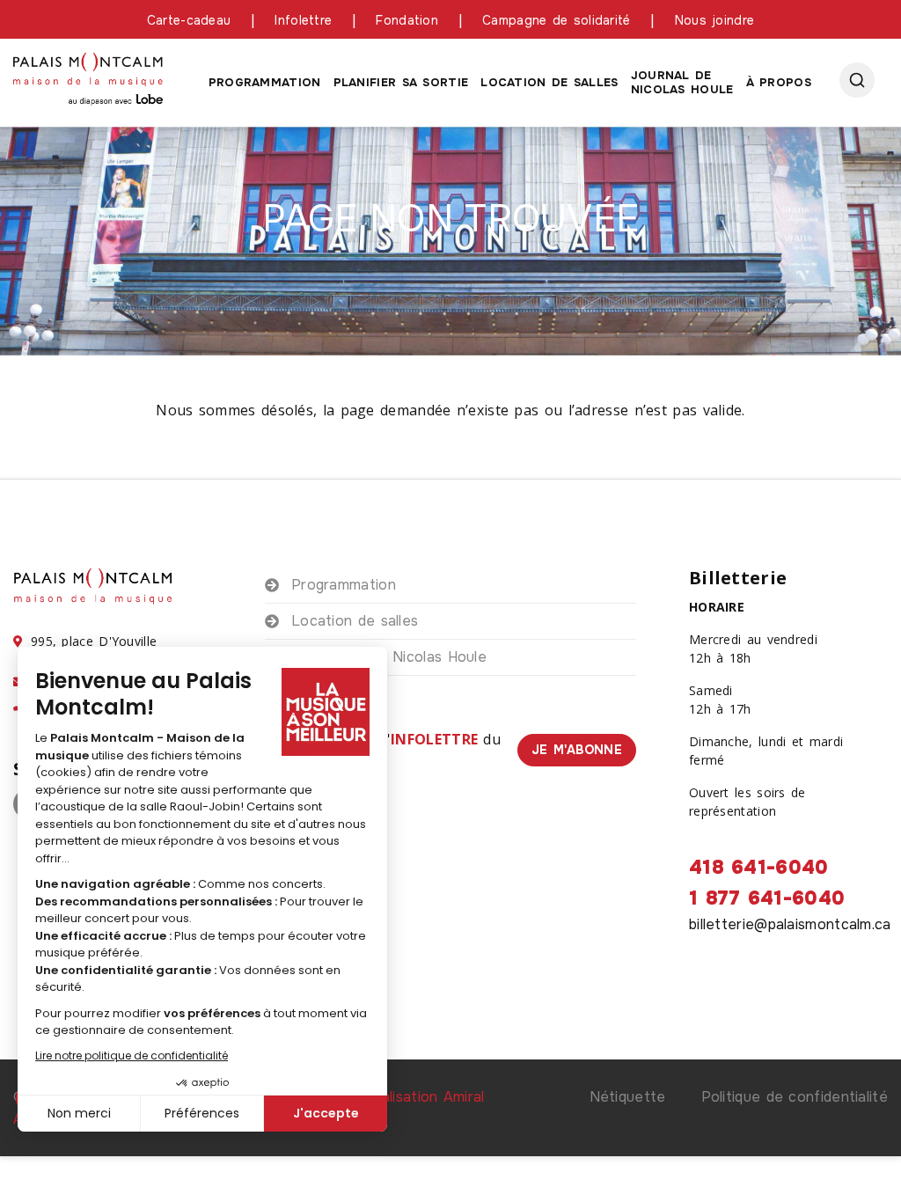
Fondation (407, 20)
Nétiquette (628, 1097)
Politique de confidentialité (794, 1097)
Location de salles (549, 82)
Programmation (265, 82)
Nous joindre (715, 20)
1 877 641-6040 (767, 898)
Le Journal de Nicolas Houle (389, 657)
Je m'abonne (576, 750)
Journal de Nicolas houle (682, 82)
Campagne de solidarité (556, 20)
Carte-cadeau (189, 20)
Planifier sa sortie (401, 82)
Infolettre (303, 20)
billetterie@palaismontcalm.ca (790, 924)
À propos (778, 82)
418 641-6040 (759, 867)
